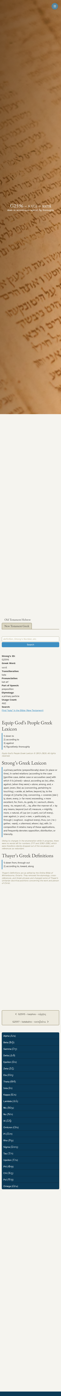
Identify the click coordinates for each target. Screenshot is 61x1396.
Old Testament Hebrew (17, 620)
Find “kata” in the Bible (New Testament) (23, 710)
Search (30, 644)
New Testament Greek (16, 626)
